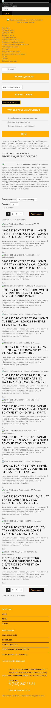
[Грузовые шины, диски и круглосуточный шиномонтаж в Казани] (25, 22)
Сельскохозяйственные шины (13, 54)
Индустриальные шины (11, 51)
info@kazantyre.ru (22, 690)
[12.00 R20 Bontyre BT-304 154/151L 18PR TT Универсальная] (25, 401)
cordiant (5, 145)
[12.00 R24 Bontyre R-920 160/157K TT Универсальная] (25, 522)
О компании (7, 640)
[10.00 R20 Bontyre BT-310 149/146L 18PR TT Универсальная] (25, 256)
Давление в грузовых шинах (18, 122)
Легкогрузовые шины (10, 46)
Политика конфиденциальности (15, 650)
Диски (4, 56)
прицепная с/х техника (39, 148)
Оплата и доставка (9, 61)
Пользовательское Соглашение (14, 654)
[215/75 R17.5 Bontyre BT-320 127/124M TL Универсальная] (25, 553)
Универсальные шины (10, 39)
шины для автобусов (17, 145)
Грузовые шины (8, 30)
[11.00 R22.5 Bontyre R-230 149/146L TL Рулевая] (25, 343)
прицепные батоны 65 (31, 141)
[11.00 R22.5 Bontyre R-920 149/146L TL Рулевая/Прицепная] (25, 371)
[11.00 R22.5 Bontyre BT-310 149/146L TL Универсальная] (25, 286)
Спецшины (6, 49)
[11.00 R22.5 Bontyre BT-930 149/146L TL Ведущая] (25, 314)
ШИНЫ (4, 614)
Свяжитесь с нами (9, 635)
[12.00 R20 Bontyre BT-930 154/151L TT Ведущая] (25, 461)
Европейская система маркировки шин (22, 118)
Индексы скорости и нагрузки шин (20, 126)
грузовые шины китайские (12, 141)
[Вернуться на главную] (4, 69)
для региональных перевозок (31, 143)
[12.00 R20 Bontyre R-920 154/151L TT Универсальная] (25, 491)
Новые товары (23, 94)
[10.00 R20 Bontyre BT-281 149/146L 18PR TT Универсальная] (25, 225)
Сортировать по (9, 199)
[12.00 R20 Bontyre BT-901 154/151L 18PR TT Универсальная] (25, 432)
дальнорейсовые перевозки (19, 148)
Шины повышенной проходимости (15, 44)
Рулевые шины (8, 32)
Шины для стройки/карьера (13, 42)
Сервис (5, 58)
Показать (6, 204)
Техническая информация (23, 110)
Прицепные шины (9, 37)
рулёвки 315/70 (14, 143)
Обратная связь (8, 3)
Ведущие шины (8, 35)
